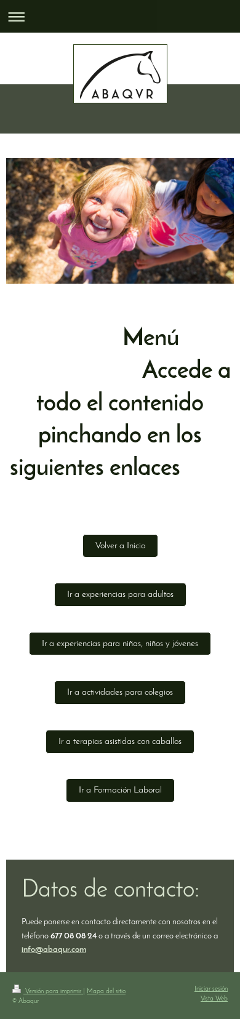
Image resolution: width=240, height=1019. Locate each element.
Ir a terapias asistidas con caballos (120, 741)
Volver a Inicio (120, 546)
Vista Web (214, 999)
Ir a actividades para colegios (120, 692)
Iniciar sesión (211, 989)
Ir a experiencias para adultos (120, 594)
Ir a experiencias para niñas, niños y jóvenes (120, 644)
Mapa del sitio (106, 991)
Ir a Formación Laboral (120, 790)
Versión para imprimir (53, 991)
